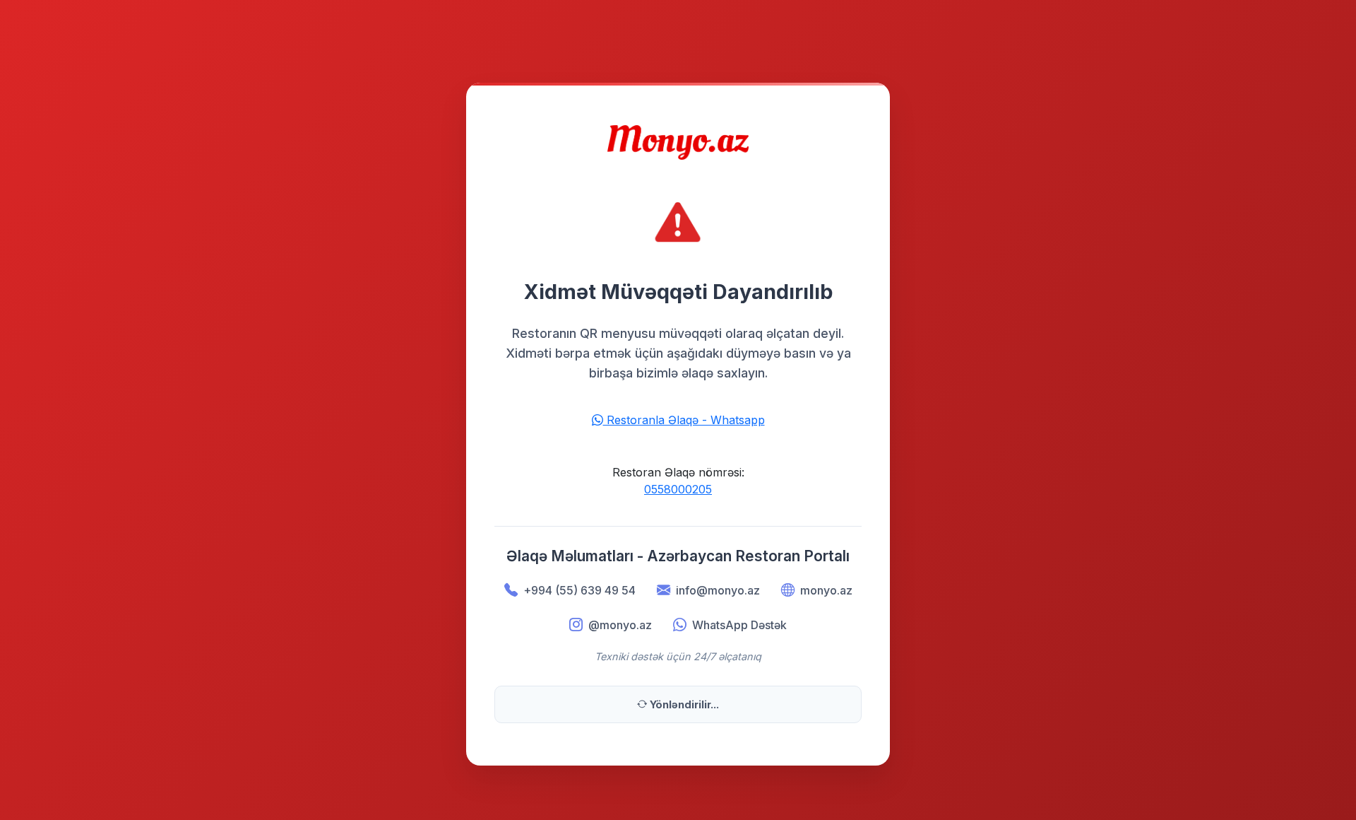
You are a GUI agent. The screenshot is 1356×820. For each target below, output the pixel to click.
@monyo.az (620, 625)
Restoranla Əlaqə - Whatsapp (684, 420)
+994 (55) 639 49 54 (579, 590)
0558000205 (678, 489)
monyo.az (826, 590)
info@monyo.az (718, 590)
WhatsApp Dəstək (739, 625)
